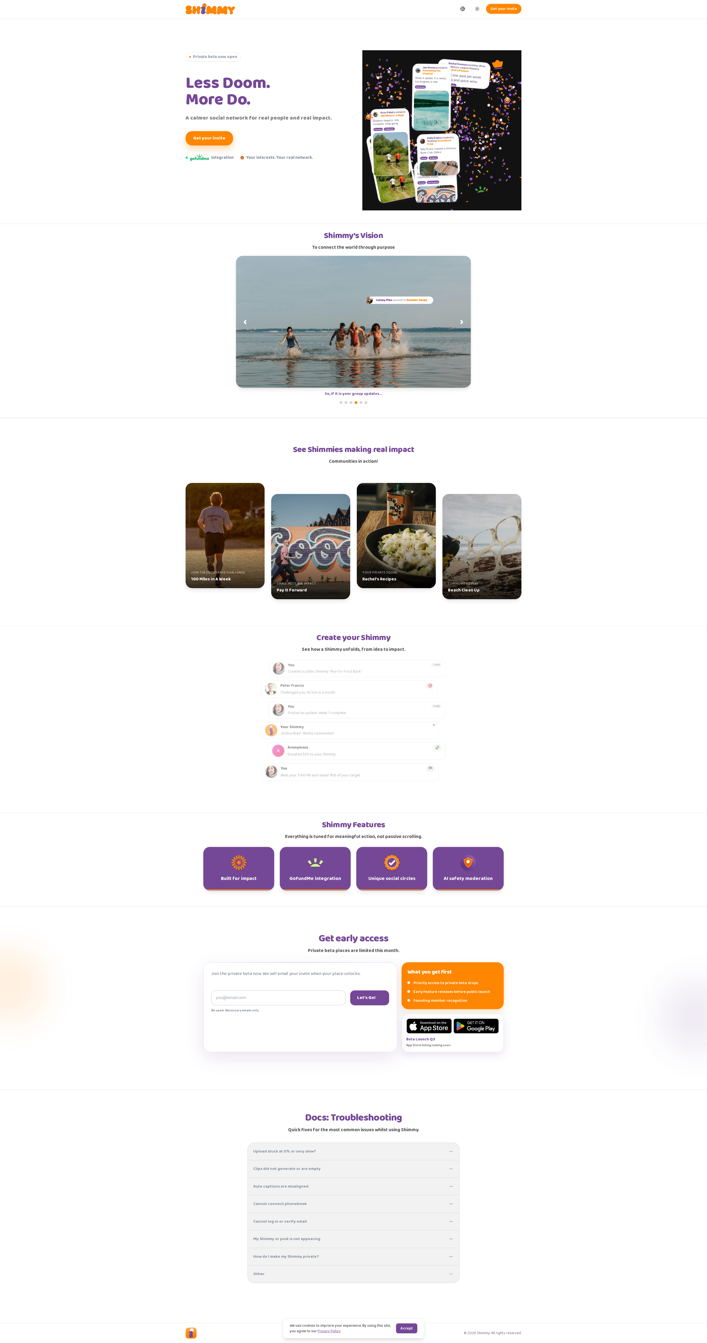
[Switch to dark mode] (477, 8)
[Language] (462, 8)
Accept (406, 1328)
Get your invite (209, 138)
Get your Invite (503, 9)
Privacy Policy (329, 1331)
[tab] (341, 402)
